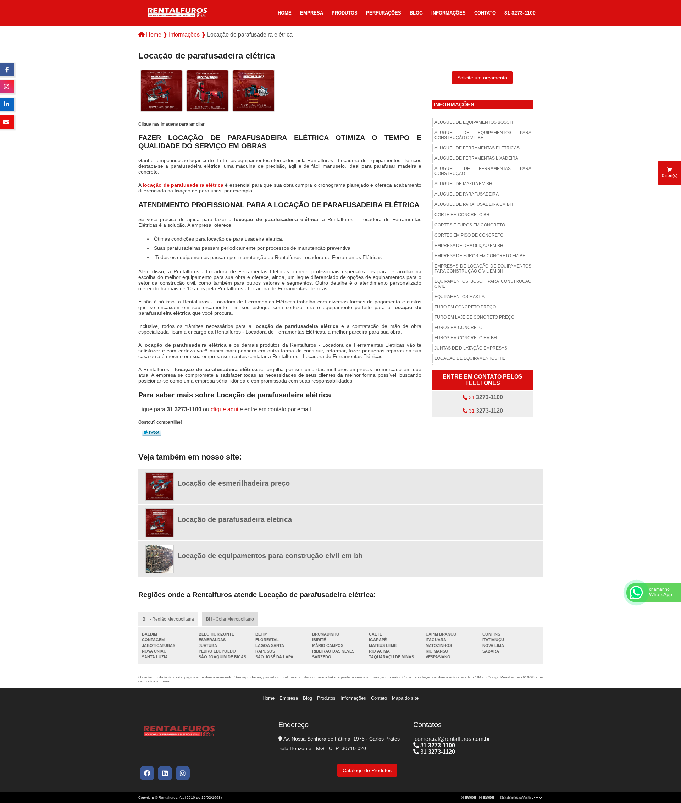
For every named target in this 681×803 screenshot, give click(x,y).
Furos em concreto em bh (465, 337)
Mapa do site (405, 698)
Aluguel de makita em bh (463, 183)
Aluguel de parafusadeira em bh (473, 204)
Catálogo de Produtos (367, 770)
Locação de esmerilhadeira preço (233, 483)
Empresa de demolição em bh (468, 245)
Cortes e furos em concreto (469, 224)
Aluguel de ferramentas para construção (482, 171)
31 (485, 397)
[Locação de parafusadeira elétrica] (161, 90)
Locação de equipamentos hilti (471, 358)
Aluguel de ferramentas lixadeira (476, 158)
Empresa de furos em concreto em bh (480, 255)
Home (285, 13)
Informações (448, 13)
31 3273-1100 (520, 13)
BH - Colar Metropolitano (230, 619)
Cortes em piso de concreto (468, 235)
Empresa (311, 13)
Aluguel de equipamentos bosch (473, 122)
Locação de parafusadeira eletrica (234, 519)
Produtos (345, 13)
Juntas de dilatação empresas (470, 348)
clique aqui (224, 409)
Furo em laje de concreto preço (474, 317)
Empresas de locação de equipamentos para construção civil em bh (482, 269)
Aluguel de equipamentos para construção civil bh (482, 135)
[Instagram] (183, 773)
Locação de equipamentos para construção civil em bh (269, 556)
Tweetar (151, 432)
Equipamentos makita (459, 296)
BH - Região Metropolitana (168, 619)
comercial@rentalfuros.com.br (451, 739)
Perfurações (383, 13)
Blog (416, 13)
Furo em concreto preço (465, 306)
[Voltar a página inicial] (177, 12)
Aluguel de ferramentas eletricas (477, 147)
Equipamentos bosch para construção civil (482, 284)
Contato (485, 13)
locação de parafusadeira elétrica (183, 185)
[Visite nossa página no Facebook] (147, 773)
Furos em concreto (458, 327)
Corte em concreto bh (461, 214)
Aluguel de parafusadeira (466, 194)
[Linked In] (165, 773)
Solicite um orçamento (482, 78)
